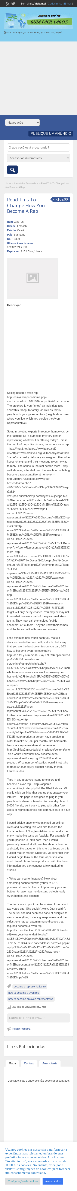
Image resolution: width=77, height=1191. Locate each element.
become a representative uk (30, 986)
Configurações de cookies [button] (23, 1181)
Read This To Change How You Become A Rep (26, 205)
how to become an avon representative (30, 999)
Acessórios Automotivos (25, 183)
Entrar (67, 3)
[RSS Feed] (7, 3)
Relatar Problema (21, 1028)
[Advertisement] (38, 78)
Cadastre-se (55, 3)
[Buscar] (12, 170)
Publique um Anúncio (51, 133)
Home (8, 183)
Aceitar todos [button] (53, 1181)
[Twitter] (13, 3)
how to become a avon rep (23, 992)
